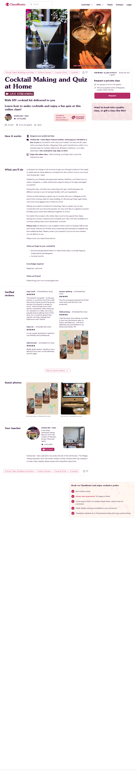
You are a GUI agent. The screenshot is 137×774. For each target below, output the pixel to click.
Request (112, 96)
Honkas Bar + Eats (21, 116)
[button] (73, 39)
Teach (110, 5)
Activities (86, 5)
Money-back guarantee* (85, 496)
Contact (119, 5)
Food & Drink (61, 72)
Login (129, 5)
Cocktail (74, 72)
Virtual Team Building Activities (19, 72)
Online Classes (44, 72)
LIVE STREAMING (19, 94)
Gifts (98, 5)
